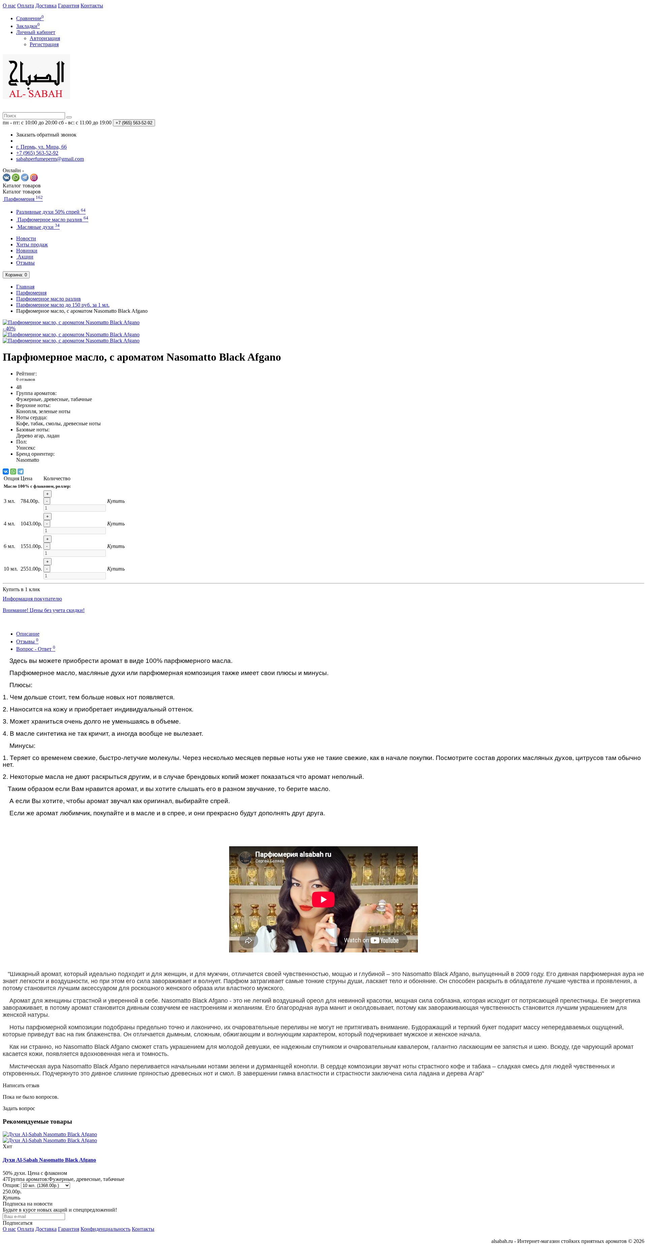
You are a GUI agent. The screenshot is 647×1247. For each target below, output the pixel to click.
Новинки (26, 250)
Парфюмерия (23, 199)
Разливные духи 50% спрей (51, 212)
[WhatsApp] (13, 471)
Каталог (22, 191)
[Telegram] (21, 471)
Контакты (92, 5)
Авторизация (45, 38)
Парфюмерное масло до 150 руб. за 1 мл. (63, 305)
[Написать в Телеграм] (25, 179)
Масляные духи (38, 227)
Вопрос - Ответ (35, 649)
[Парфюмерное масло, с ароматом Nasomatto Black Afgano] (71, 334)
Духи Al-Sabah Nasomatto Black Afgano (49, 1160)
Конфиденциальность (105, 1229)
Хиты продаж (32, 244)
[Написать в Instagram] (34, 179)
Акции (24, 257)
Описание (27, 634)
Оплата (25, 5)
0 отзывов (25, 379)
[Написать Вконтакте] (6, 179)
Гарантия (68, 5)
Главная (25, 287)
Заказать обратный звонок (46, 135)
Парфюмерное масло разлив (52, 219)
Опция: (11, 1185)
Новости (26, 238)
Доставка (46, 5)
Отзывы (25, 263)
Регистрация (44, 44)
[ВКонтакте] (6, 471)
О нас (9, 5)
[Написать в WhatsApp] (16, 179)
